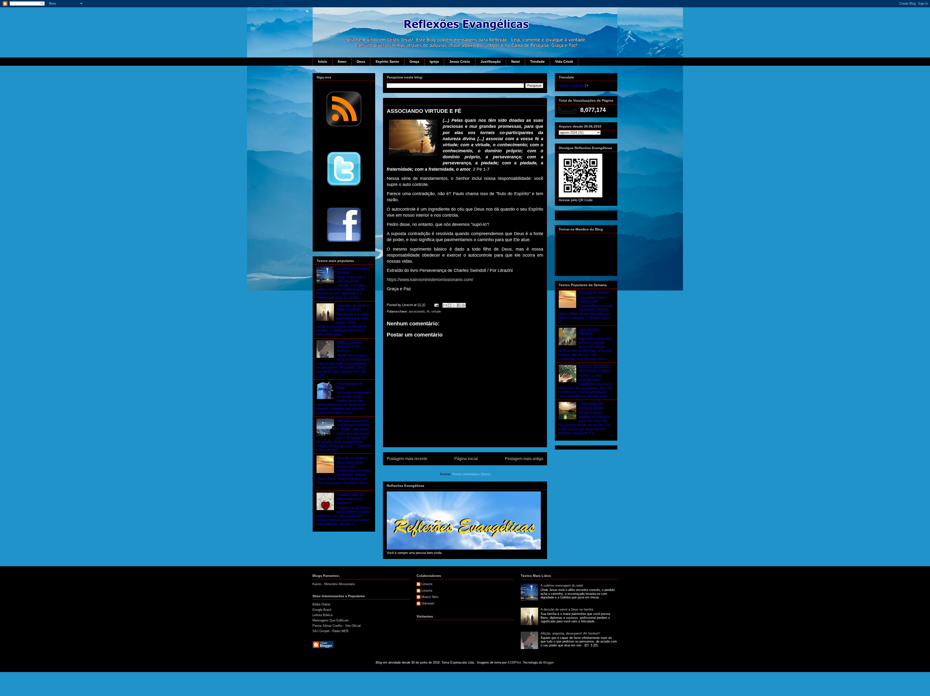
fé (428, 311)
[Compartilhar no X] (454, 305)
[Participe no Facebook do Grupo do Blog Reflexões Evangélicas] (344, 242)
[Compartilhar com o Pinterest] (463, 305)
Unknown (427, 603)
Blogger (548, 662)
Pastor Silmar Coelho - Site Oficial (336, 625)
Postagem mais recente (407, 459)
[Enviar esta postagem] (436, 305)
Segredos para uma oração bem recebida (353, 423)
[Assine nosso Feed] (344, 126)
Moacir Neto (429, 597)
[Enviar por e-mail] (444, 305)
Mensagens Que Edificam (330, 620)
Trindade (537, 61)
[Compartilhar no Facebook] (458, 305)
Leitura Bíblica (322, 615)
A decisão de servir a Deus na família (353, 307)
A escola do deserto (352, 457)
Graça (414, 61)
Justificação (490, 61)
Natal (515, 61)
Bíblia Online (321, 604)
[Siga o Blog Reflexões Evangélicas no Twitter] (344, 186)
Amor (342, 61)
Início (322, 61)
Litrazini (426, 584)
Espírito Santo (387, 61)
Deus (361, 61)
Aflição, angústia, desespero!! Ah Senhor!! (350, 346)
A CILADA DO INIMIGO (589, 332)
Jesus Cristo (459, 61)
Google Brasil (321, 610)
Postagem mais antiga (524, 459)
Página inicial (466, 459)
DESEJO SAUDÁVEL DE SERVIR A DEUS (595, 369)
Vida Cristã (564, 61)
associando (417, 311)
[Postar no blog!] (449, 305)
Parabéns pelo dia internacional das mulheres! (350, 499)
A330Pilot (514, 662)
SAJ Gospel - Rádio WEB (330, 631)
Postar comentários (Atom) (471, 474)
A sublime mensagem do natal (562, 585)
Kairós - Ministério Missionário (333, 584)
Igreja (434, 61)
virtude (436, 311)
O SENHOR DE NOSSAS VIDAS (591, 406)
